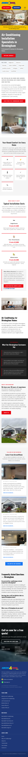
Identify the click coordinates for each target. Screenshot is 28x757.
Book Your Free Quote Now (11, 641)
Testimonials (4, 743)
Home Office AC (5, 705)
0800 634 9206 (6, 649)
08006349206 (17, 7)
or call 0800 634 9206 (9, 288)
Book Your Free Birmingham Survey (13, 101)
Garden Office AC (5, 707)
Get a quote (6, 7)
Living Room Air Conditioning (8, 698)
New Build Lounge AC (6, 727)
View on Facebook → (8, 492)
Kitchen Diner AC (5, 703)
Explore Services (8, 55)
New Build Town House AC (7, 721)
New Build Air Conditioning (7, 716)
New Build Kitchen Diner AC (7, 723)
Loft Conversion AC (6, 701)
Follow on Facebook (8, 679)
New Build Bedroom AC (7, 725)
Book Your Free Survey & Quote (13, 286)
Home (3, 736)
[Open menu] (24, 8)
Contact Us (4, 747)
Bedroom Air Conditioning (7, 696)
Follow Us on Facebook (14, 564)
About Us (6, 412)
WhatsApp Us (7, 682)
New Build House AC (6, 718)
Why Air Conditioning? (6, 738)
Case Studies (4, 745)
